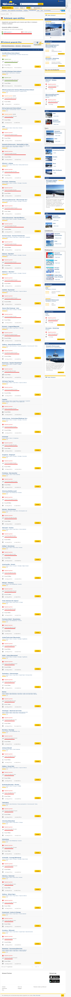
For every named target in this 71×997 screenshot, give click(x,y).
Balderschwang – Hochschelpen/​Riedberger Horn (14, 418)
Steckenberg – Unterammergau (10, 673)
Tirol (11, 145)
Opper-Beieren (15, 146)
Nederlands (61, 1)
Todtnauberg (5, 802)
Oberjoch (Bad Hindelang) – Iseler (10, 308)
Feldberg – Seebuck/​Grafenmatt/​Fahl (11, 344)
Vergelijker (26, 10)
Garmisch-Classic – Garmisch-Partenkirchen (13, 235)
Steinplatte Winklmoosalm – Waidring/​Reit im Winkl (15, 144)
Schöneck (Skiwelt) (7, 748)
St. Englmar (21, 602)
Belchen (4, 691)
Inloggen (20, 988)
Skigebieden (4, 10)
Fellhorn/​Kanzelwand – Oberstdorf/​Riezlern (13, 217)
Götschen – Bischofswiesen (9, 509)
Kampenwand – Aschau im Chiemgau (11, 912)
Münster (18, 109)
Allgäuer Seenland (25, 565)
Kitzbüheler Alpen (22, 145)
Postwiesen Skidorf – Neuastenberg (11, 619)
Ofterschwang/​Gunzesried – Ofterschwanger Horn (14, 199)
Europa (3, 54)
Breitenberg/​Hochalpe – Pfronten (10, 784)
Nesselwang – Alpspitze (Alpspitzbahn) (12, 362)
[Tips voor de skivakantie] (62, 10)
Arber (3, 126)
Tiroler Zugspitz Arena (20, 401)
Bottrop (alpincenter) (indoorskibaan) (11, 108)
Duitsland (7, 54)
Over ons (20, 986)
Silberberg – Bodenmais (8, 876)
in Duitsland (53, 47)
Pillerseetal (27, 145)
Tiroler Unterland (15, 145)
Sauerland (20, 492)
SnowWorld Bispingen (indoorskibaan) (11, 71)
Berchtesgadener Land (23, 510)
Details (37, 66)
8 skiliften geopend (7, 32)
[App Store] (54, 978)
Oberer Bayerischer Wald (23, 712)
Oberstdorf (24, 219)
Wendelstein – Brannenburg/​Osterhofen (12, 948)
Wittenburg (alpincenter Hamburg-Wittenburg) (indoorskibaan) (18, 89)
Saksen (11, 474)
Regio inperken (26, 45)
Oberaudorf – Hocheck (7, 527)
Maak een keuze (37, 7)
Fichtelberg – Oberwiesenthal (9, 473)
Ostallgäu (19, 364)
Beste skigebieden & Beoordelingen (15, 10)
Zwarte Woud (19, 693)
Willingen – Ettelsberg (7, 582)
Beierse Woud (15, 127)
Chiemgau (21, 146)
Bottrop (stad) (23, 109)
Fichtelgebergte (15, 438)
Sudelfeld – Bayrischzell (8, 289)
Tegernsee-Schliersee (23, 291)
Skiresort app (52, 973)
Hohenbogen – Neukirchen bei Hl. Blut (11, 710)
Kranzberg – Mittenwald (8, 930)
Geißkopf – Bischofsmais (8, 546)
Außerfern (14, 401)
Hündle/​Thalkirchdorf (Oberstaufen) (11, 637)
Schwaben (15, 183)
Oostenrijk (7, 145)
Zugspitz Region (22, 237)
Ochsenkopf (5, 436)
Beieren (11, 127)
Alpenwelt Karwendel (29, 931)
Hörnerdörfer (24, 183)
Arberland (20, 127)
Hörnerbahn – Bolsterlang (8, 181)
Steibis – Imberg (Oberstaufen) (10, 655)
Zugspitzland (28, 237)
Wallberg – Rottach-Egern (8, 894)
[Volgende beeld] (64, 30)
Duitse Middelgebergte (13, 492)
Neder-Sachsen (12, 72)
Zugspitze (4, 399)
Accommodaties (47, 10)
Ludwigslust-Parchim (23, 91)
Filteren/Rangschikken (9, 45)
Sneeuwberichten (32, 10)
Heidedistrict (18, 72)
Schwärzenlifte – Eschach (8, 564)
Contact (3, 986)
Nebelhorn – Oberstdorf (8, 271)
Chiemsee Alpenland (22, 529)
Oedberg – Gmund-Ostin (8, 766)
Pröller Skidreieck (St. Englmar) (10, 600)
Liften (42, 10)
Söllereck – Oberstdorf (8, 253)
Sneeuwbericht (61, 91)
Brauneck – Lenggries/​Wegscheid (10, 326)
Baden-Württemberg (13, 693)
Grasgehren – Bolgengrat (8, 454)
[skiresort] (9, 3)
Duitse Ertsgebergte (16, 474)
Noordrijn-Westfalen (13, 54)
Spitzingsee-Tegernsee (8, 381)
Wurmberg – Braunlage (8, 730)
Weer (38, 10)
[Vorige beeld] (46, 30)
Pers (3, 990)
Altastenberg (5, 839)
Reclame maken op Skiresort (40, 986)
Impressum (4, 988)
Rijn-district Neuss (25, 54)
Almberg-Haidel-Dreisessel (23, 164)
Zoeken (18, 45)
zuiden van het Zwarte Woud (28, 693)
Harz (19, 731)
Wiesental (35, 694)
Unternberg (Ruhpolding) (8, 821)
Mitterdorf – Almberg (7, 163)
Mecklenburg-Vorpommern (14, 91)
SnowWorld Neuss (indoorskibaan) (10, 53)
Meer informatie (36, 995)
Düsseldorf (19, 54)
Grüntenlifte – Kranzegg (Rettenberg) (11, 857)
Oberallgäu (19, 183)
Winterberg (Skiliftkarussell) (9, 491)
